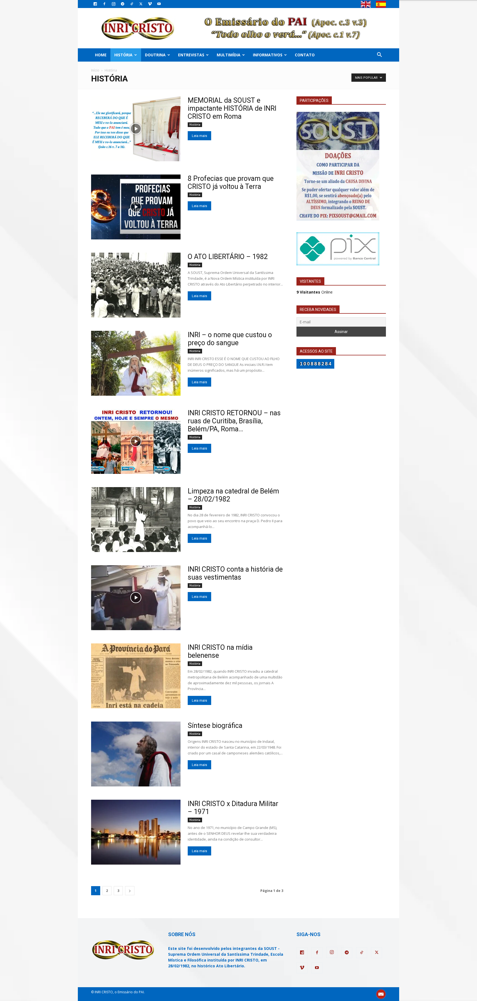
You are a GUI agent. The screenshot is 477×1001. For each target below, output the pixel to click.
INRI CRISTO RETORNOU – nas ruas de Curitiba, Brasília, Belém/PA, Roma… (234, 421)
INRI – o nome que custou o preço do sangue (230, 339)
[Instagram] (113, 4)
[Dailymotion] (95, 4)
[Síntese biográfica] (136, 754)
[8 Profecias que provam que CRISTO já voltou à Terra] (136, 207)
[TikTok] (132, 4)
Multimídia (228, 54)
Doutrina (155, 54)
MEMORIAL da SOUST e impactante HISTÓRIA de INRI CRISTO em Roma (232, 108)
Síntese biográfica (215, 726)
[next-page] (129, 890)
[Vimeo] (150, 4)
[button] (379, 55)
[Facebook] (104, 4)
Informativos (267, 54)
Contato (305, 54)
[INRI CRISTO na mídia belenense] (136, 675)
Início (95, 70)
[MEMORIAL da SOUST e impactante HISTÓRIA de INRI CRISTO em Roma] (136, 128)
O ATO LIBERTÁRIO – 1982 (228, 257)
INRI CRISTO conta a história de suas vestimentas (235, 573)
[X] (141, 4)
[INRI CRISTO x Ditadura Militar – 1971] (136, 832)
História (123, 54)
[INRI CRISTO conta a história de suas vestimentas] (136, 597)
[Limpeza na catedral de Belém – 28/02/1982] (136, 519)
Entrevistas (191, 54)
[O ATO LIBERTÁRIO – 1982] (136, 285)
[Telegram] (122, 4)
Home (101, 54)
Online (314, 292)
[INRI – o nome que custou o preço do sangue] (136, 363)
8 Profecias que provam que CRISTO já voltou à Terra (231, 183)
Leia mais (199, 136)
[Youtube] (159, 4)
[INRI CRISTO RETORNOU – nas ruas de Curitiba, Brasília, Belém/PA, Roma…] (136, 441)
